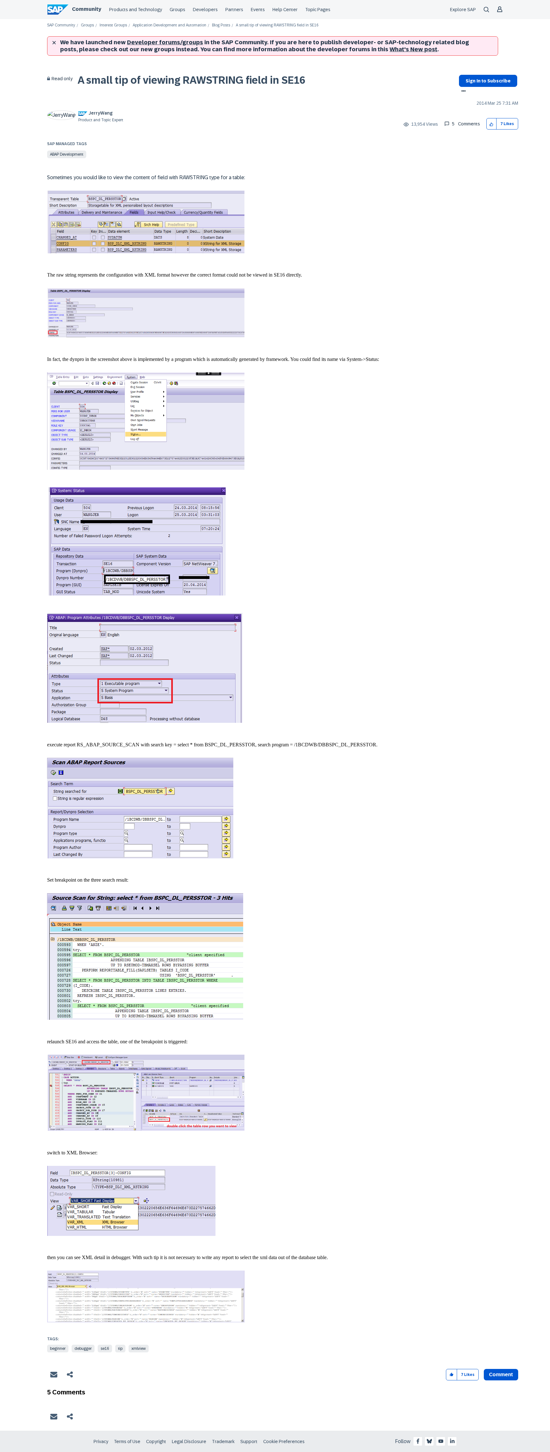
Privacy (101, 1441)
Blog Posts (221, 25)
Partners (234, 9)
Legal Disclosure (189, 1441)
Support (248, 1441)
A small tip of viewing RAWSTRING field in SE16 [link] (277, 25)
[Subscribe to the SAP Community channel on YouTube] (440, 1441)
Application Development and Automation (169, 25)
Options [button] (462, 91)
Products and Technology (135, 9)
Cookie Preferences (284, 1441)
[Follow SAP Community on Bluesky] (429, 1441)
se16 (105, 1348)
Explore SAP (463, 9)
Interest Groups (113, 25)
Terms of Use (127, 1441)
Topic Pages (317, 9)
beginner (58, 1348)
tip (120, 1348)
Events (258, 9)
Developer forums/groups (165, 42)
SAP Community (61, 25)
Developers (205, 9)
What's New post (413, 49)
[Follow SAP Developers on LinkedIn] (452, 1441)
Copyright (156, 1441)
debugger (83, 1348)
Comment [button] (501, 1374)
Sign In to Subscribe (488, 80)
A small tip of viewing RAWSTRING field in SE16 (191, 80)
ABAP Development (66, 154)
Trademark (223, 1441)
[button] (492, 124)
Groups (177, 9)
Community (86, 9)
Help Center (285, 9)
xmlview (138, 1348)
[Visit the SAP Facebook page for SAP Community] (417, 1441)
